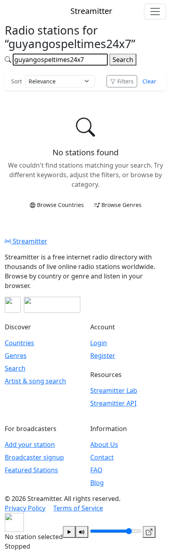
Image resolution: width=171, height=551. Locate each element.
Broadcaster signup (34, 457)
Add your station (30, 444)
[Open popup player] (149, 532)
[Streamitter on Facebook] (13, 305)
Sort (16, 81)
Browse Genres (121, 205)
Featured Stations (31, 470)
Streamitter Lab (113, 390)
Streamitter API (113, 403)
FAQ (96, 470)
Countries (19, 342)
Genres (16, 355)
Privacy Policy (25, 508)
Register (102, 355)
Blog (97, 482)
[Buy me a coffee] (52, 305)
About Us (104, 444)
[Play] (69, 532)
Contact (102, 457)
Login (98, 342)
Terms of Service (78, 508)
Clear (149, 81)
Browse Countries (60, 205)
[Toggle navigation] (155, 11)
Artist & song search (35, 381)
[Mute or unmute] (82, 532)
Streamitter (29, 241)
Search (123, 59)
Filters (125, 81)
